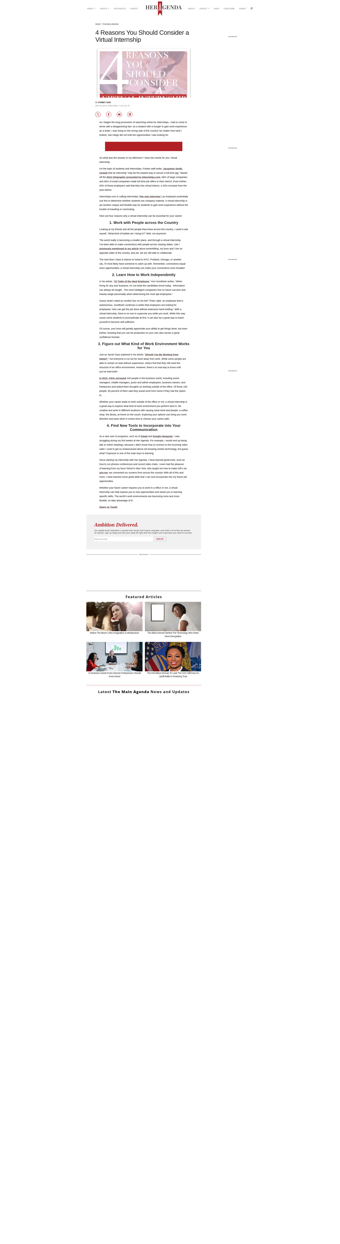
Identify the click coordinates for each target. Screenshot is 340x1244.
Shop (216, 8)
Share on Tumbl (108, 507)
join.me (103, 472)
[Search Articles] (251, 8)
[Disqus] (143, 989)
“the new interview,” (150, 196)
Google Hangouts (163, 436)
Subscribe (229, 8)
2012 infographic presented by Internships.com (133, 177)
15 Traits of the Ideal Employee (131, 281)
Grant (242, 8)
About (191, 8)
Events (134, 8)
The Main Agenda (110, 24)
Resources (120, 8)
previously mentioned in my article (119, 248)
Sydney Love (104, 102)
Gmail (144, 436)
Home (98, 24)
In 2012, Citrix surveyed (112, 378)
